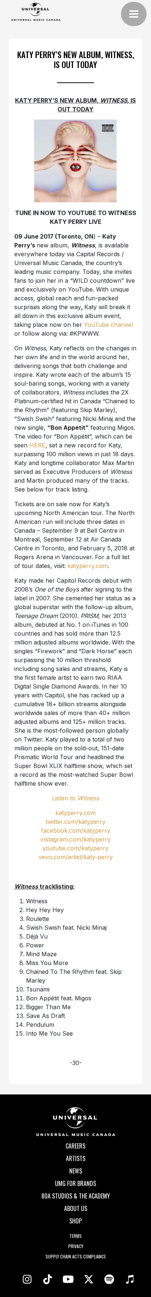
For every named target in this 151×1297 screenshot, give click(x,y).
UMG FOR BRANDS (75, 1183)
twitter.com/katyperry (76, 821)
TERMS (75, 1236)
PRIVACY (75, 1246)
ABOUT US (75, 1208)
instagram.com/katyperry (76, 839)
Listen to (75, 798)
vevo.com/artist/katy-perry (75, 857)
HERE (37, 445)
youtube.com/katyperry (75, 848)
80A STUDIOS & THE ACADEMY (75, 1195)
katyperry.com (87, 565)
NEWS (75, 1170)
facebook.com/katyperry (75, 830)
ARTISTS (75, 1158)
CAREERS (75, 1145)
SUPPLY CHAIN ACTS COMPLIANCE (75, 1256)
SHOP (75, 1220)
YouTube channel (108, 324)
